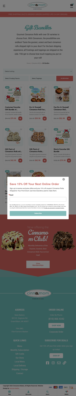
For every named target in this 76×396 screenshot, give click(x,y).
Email (11, 195)
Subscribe (38, 213)
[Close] (63, 179)
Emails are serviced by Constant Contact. (54, 208)
